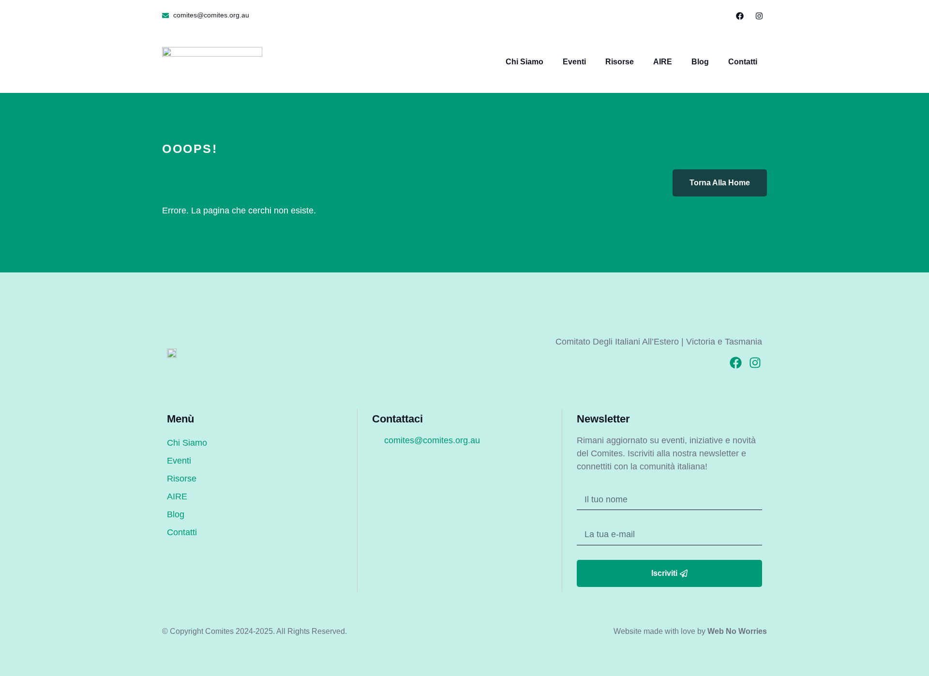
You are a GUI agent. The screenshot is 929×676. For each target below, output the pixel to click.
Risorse (619, 62)
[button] (717, 12)
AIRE (662, 62)
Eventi (574, 62)
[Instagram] (759, 16)
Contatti (742, 62)
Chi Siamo (524, 62)
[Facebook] (740, 16)
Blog (700, 62)
